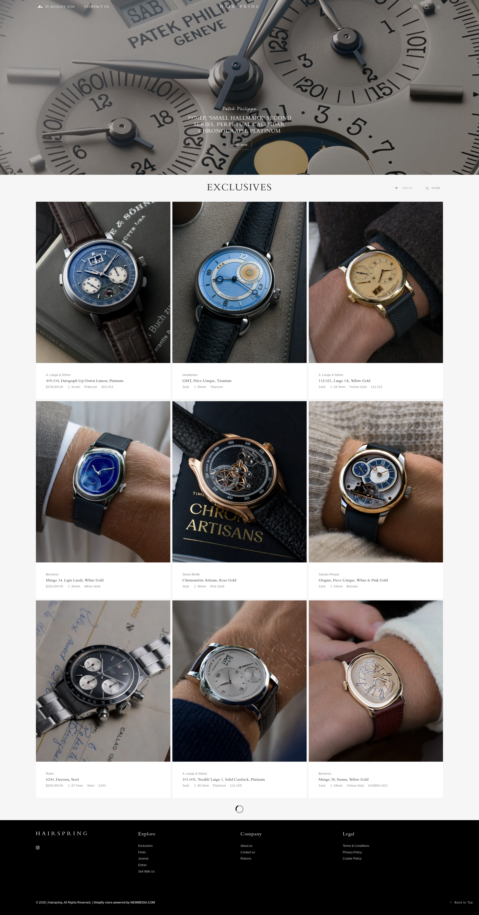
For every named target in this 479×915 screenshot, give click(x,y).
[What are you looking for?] (415, 7)
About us (246, 846)
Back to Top (464, 902)
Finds (142, 852)
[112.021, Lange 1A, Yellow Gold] (376, 282)
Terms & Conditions (356, 846)
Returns (245, 858)
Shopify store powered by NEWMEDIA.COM (124, 902)
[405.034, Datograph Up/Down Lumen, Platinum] (103, 282)
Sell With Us (146, 871)
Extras (142, 865)
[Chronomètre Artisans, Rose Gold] (239, 481)
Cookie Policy (352, 858)
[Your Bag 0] (427, 7)
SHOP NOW (239, 145)
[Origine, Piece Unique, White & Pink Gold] (376, 481)
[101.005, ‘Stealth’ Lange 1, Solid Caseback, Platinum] (239, 681)
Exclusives (145, 846)
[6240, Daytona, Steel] (103, 681)
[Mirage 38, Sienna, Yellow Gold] (376, 681)
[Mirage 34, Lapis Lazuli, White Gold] (103, 481)
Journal (143, 858)
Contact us (247, 852)
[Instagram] (37, 847)
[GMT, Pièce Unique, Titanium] (239, 282)
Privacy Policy (352, 852)
